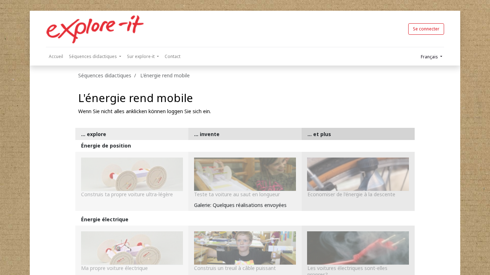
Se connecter (426, 29)
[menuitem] (56, 56)
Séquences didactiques (104, 75)
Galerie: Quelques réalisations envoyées (240, 205)
